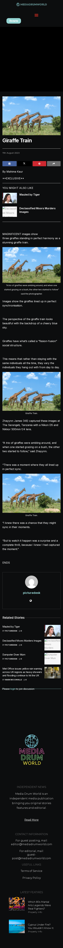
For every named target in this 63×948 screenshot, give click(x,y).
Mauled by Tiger (29, 194)
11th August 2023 (11, 153)
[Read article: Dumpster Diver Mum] (52, 659)
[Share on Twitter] (24, 163)
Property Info (35, 912)
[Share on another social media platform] (54, 163)
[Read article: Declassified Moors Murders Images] (9, 212)
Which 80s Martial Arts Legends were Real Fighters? (39, 905)
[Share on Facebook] (9, 163)
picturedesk (31, 592)
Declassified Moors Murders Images (22, 640)
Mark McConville (13, 680)
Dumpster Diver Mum (13, 654)
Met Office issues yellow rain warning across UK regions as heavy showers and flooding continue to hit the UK (22, 672)
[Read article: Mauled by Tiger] (9, 198)
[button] (36, 15)
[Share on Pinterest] (39, 163)
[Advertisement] (31, 60)
